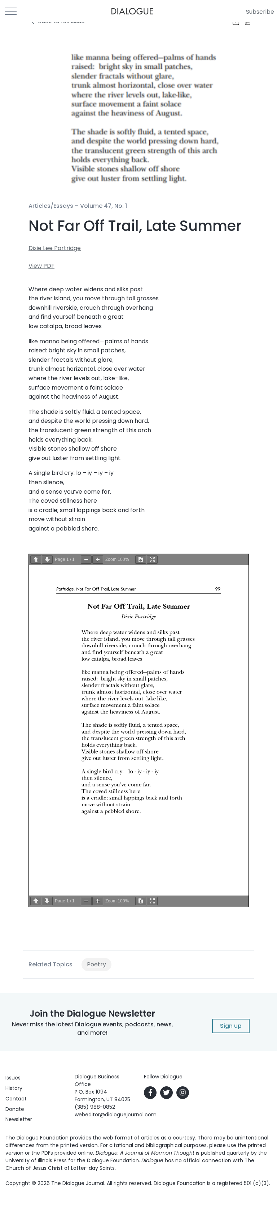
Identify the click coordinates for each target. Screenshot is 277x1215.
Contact (16, 1098)
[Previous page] (35, 559)
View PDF (41, 266)
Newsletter (18, 1119)
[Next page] (47, 559)
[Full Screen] (152, 559)
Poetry (96, 964)
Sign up (231, 1026)
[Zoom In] (97, 559)
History (13, 1088)
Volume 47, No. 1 (103, 206)
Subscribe (260, 12)
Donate (14, 1109)
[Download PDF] (140, 559)
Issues (13, 1077)
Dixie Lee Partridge (54, 248)
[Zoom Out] (86, 559)
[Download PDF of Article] (243, 22)
